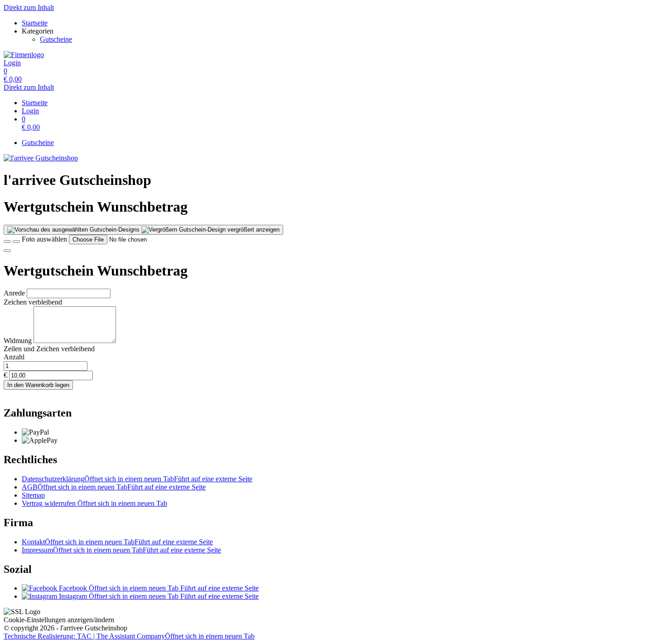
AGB (114, 487)
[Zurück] (7, 241)
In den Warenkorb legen (38, 385)
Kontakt (117, 542)
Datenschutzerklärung (137, 479)
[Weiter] (7, 250)
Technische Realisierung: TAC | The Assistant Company (129, 636)
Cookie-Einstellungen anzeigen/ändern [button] (59, 620)
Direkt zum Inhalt (29, 7)
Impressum (121, 550)
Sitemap (33, 495)
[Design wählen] (16, 241)
